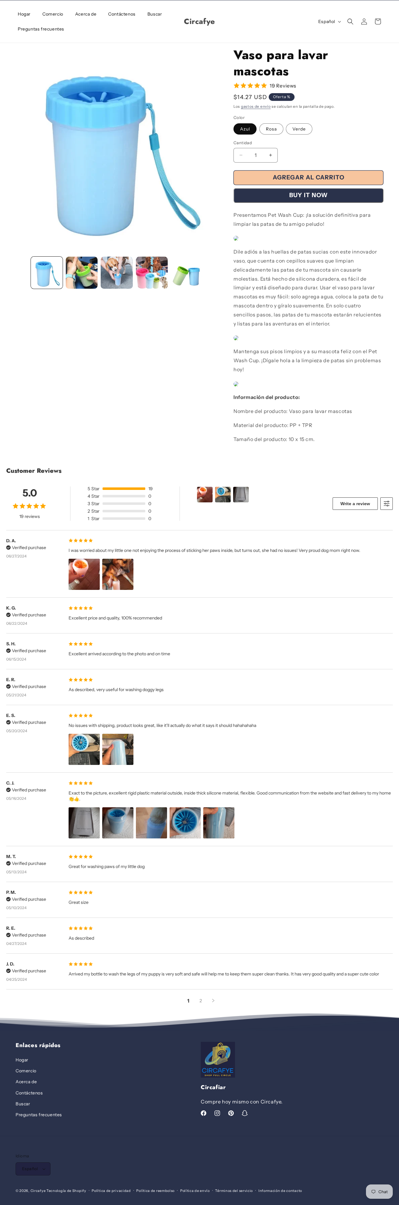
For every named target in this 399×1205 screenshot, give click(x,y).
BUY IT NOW (308, 195)
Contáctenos (29, 1093)
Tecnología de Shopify (66, 1190)
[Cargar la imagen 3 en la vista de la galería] (116, 272)
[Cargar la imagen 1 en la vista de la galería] (47, 272)
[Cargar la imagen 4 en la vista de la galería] (152, 272)
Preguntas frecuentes (39, 1114)
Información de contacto (280, 1190)
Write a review (355, 503)
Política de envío (195, 1190)
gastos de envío (256, 106)
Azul (245, 129)
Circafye (38, 1190)
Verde (299, 129)
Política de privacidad (111, 1190)
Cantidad (242, 142)
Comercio (26, 1071)
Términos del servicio (234, 1190)
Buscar (23, 1104)
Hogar (22, 1060)
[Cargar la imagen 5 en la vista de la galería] (187, 272)
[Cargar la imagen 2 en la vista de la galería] (82, 272)
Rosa (271, 129)
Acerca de (26, 1081)
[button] (350, 21)
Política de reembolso (155, 1190)
